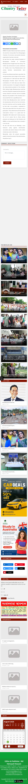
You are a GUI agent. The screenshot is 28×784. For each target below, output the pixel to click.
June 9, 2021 (4, 642)
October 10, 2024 (5, 688)
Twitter (9, 568)
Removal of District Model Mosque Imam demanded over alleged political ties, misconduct (14, 341)
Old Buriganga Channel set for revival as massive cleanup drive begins (14, 325)
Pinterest (9, 572)
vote (3, 598)
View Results (11, 598)
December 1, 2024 (5, 665)
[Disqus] (14, 189)
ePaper (21, 1)
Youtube (21, 564)
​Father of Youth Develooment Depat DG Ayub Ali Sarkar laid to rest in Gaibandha (14, 309)
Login (26, 1)
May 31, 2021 (4, 711)
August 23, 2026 (5, 404)
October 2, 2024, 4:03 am (10, 41)
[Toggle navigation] (25, 14)
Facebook (10, 564)
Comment (7, 162)
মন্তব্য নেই (6, 595)
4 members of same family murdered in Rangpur (14, 259)
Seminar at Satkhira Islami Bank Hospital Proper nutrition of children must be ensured (14, 275)
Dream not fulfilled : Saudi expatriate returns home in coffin (14, 292)
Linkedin (21, 568)
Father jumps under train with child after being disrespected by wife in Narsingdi (14, 375)
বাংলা (13, 1)
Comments (6, 149)
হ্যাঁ (4, 589)
